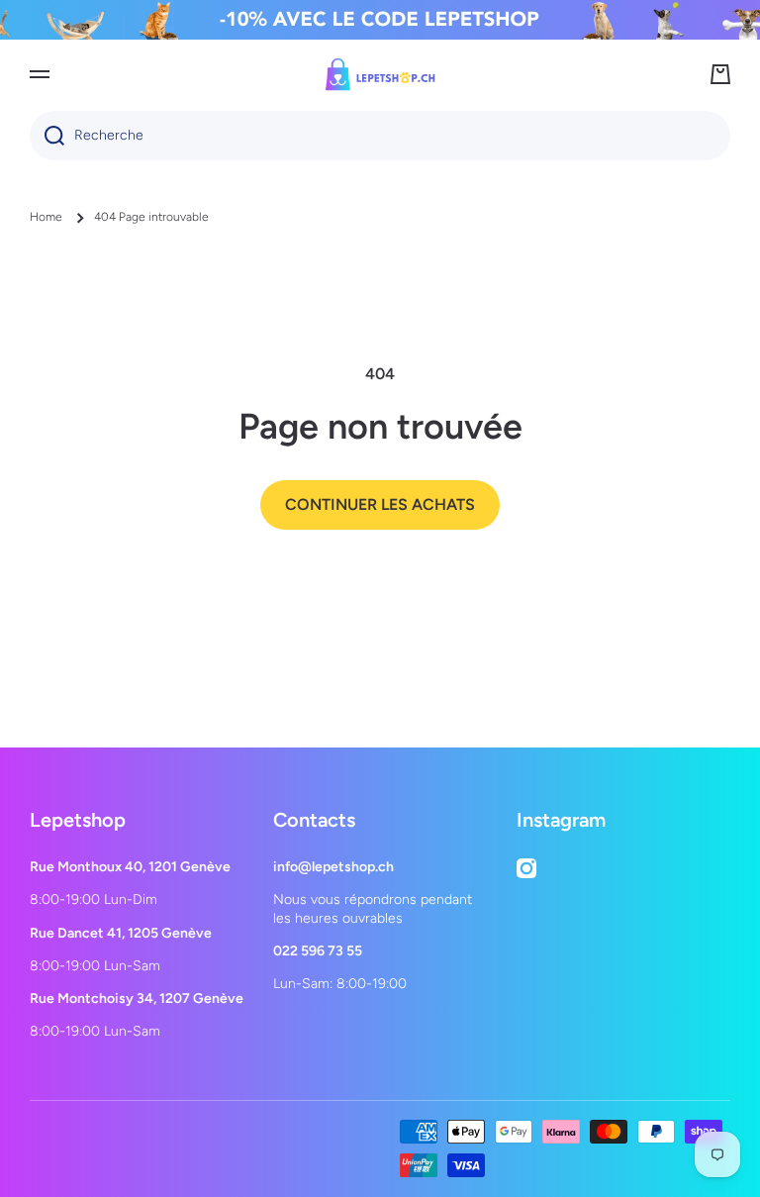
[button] (720, 74)
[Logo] (380, 74)
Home (46, 217)
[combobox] (380, 135)
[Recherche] (47, 135)
